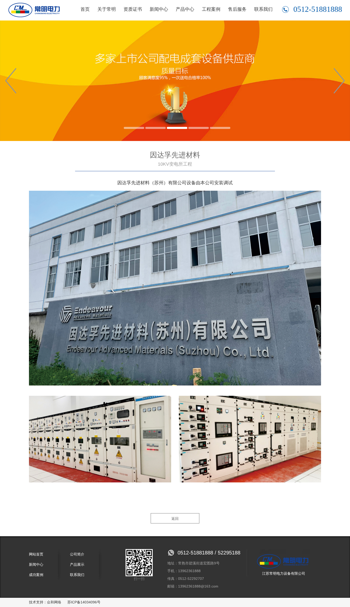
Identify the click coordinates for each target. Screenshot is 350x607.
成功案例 (36, 575)
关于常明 (106, 9)
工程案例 (211, 9)
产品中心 (185, 9)
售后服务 (237, 9)
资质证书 (132, 9)
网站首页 (36, 554)
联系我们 (263, 9)
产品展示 (77, 564)
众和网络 (54, 602)
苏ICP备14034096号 (83, 602)
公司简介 (77, 554)
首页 (85, 9)
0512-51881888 (317, 9)
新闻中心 (159, 9)
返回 (175, 519)
